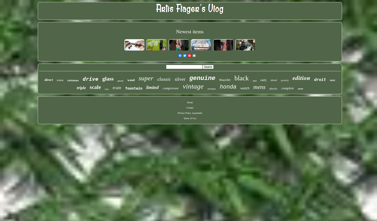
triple (81, 87)
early (264, 80)
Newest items (190, 31)
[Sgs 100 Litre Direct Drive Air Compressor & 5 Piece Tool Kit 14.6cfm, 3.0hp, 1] (156, 50)
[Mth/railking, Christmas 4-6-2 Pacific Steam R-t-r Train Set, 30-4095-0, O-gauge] (245, 50)
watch (244, 88)
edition (301, 77)
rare (332, 80)
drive (90, 79)
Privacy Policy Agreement (190, 112)
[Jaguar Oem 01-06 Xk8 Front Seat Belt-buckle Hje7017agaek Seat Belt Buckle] (223, 50)
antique (212, 88)
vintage (193, 86)
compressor (171, 88)
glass (108, 79)
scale (95, 87)
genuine (202, 78)
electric (273, 88)
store (255, 81)
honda (228, 87)
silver (180, 79)
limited (152, 87)
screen (60, 80)
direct (49, 80)
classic (164, 79)
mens (259, 87)
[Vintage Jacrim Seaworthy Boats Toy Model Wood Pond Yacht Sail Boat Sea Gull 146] (201, 50)
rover (300, 88)
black (241, 78)
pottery (285, 80)
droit (320, 79)
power (121, 81)
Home (190, 102)
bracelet (225, 79)
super (146, 78)
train (117, 87)
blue (107, 89)
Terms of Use (190, 118)
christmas (73, 80)
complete (287, 88)
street (274, 80)
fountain (133, 88)
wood (131, 80)
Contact (189, 107)
